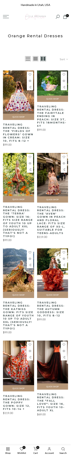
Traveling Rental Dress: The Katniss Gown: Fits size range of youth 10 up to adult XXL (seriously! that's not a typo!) (18, 315)
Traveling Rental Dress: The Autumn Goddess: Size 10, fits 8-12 (50, 309)
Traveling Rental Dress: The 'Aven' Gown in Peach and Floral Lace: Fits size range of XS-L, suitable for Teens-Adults (51, 220)
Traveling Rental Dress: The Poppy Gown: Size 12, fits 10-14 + (16, 402)
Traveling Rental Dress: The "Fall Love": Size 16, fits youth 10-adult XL (51, 402)
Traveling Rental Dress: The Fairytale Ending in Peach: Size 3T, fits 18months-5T (51, 116)
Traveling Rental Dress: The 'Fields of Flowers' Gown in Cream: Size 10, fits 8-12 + (18, 132)
